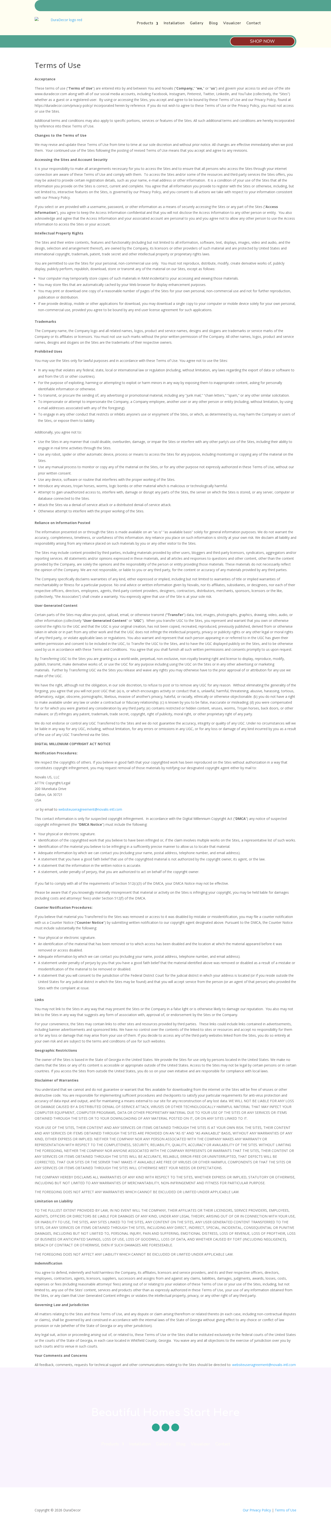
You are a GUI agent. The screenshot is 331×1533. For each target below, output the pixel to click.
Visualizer (232, 23)
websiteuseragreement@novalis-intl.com (90, 809)
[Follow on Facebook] (275, 5)
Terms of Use (285, 1510)
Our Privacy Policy (257, 1510)
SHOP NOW (262, 41)
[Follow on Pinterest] (284, 5)
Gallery (197, 23)
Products (145, 23)
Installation (174, 23)
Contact (253, 23)
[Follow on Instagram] (293, 5)
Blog (213, 23)
